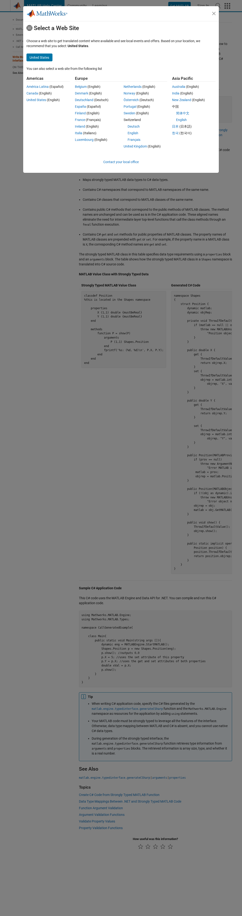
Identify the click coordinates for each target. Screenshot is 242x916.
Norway (129, 93)
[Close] (214, 13)
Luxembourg (84, 140)
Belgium (81, 87)
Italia (78, 133)
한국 (175, 133)
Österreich (131, 100)
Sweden (129, 113)
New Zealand (181, 100)
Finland (80, 113)
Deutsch (134, 126)
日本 (175, 126)
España (80, 106)
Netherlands (133, 87)
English (133, 133)
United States (36, 100)
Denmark (81, 93)
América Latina (37, 87)
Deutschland (84, 100)
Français (134, 140)
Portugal (130, 106)
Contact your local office (121, 162)
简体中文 (182, 113)
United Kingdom (135, 146)
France (80, 120)
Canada (32, 93)
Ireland (80, 126)
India (175, 93)
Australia (178, 87)
